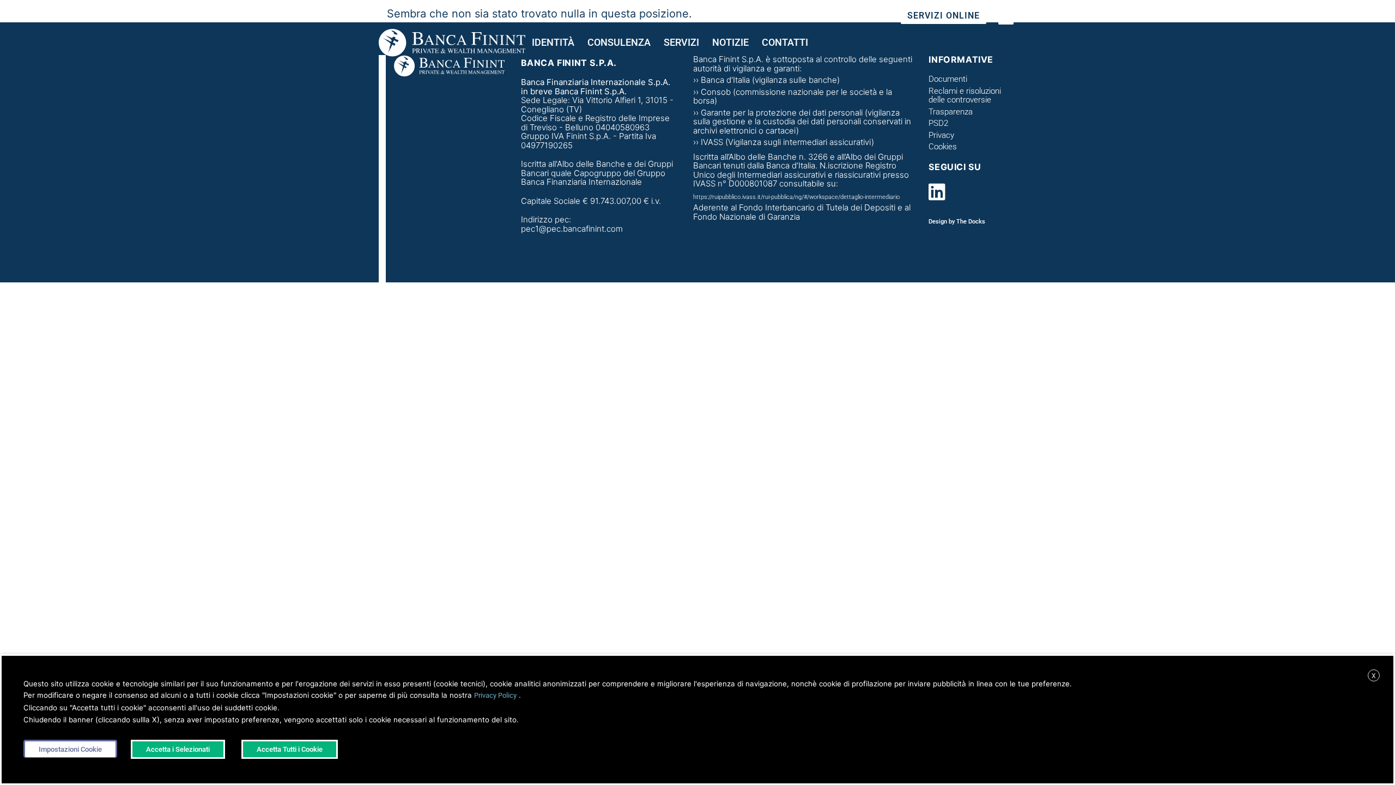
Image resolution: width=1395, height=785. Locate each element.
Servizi (681, 42)
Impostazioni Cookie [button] (70, 749)
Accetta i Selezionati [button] (178, 749)
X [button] (1374, 676)
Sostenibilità (842, 16)
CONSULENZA (619, 42)
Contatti (785, 42)
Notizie (730, 42)
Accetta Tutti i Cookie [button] (290, 749)
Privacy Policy (495, 695)
